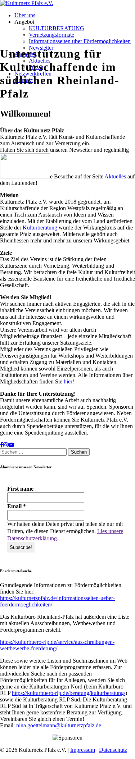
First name (20, 489)
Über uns (24, 15)
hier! (69, 381)
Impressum (82, 750)
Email (16, 506)
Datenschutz (113, 750)
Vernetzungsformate (51, 35)
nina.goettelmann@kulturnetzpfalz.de (58, 725)
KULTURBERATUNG (56, 28)
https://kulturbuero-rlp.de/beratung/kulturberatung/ (68, 693)
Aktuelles (115, 176)
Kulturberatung (41, 227)
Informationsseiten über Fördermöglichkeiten (80, 41)
